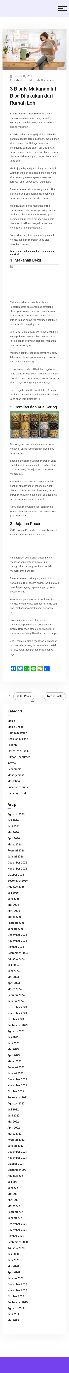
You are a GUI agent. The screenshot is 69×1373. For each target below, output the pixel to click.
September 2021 (18, 1169)
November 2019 (17, 1290)
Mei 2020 (13, 1266)
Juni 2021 (13, 1187)
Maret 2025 (14, 916)
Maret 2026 (14, 844)
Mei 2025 (13, 904)
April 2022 (14, 1127)
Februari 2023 (16, 1067)
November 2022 (17, 1085)
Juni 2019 (13, 1314)
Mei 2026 (13, 832)
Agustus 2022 (16, 1103)
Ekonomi (13, 745)
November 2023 (17, 1013)
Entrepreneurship (18, 751)
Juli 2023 (13, 1037)
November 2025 (17, 868)
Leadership (14, 769)
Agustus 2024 (16, 959)
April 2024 (14, 983)
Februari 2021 (16, 1212)
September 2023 (18, 1025)
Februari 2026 (16, 850)
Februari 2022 (16, 1139)
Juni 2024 (13, 971)
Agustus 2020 (16, 1248)
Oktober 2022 (16, 1091)
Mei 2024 (13, 977)
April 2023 (14, 1055)
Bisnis (11, 720)
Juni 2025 (13, 898)
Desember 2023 (17, 1007)
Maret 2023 (14, 1061)
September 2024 (18, 953)
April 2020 (14, 1272)
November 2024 (17, 940)
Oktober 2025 (16, 874)
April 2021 (14, 1200)
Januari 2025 (15, 928)
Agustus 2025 (16, 886)
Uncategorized (17, 793)
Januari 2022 (15, 1145)
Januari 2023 (15, 1073)
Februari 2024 (16, 995)
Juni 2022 (13, 1115)
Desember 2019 (17, 1284)
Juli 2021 (13, 1181)
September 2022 (18, 1097)
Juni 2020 (13, 1260)
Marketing (14, 781)
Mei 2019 (13, 1320)
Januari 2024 (15, 1001)
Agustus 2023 (16, 1031)
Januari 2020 (15, 1278)
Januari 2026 (15, 856)
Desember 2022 (17, 1079)
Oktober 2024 (16, 947)
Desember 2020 (17, 1224)
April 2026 (14, 838)
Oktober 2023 (16, 1019)
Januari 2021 (15, 1218)
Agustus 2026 (16, 814)
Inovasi (12, 763)
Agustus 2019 (16, 1308)
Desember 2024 (17, 934)
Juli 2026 (13, 820)
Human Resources (19, 757)
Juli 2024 (13, 965)
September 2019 (18, 1302)
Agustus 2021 (16, 1175)
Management (16, 775)
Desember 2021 (17, 1151)
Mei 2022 (13, 1121)
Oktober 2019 (16, 1296)
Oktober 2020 (16, 1236)
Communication (17, 733)
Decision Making (18, 739)
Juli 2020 (13, 1254)
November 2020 (17, 1230)
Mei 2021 (13, 1193)
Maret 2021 (14, 1206)
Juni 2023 (13, 1043)
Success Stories (18, 787)
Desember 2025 (17, 862)
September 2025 (18, 880)
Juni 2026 (13, 826)
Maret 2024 (14, 989)
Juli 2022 (13, 1109)
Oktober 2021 (16, 1163)
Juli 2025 (13, 892)
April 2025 (14, 910)
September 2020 (18, 1242)
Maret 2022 (14, 1133)
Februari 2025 (16, 922)
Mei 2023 (13, 1049)
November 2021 (17, 1157)
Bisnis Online (48, 80)
